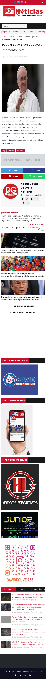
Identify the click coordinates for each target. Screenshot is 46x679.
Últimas (8, 589)
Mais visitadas (23, 589)
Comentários (38, 589)
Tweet (15, 170)
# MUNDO (20, 150)
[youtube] (25, 2)
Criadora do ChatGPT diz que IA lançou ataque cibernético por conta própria (22, 251)
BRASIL (11, 37)
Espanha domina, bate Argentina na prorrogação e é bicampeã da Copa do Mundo (22, 274)
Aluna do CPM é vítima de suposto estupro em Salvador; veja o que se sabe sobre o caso (28, 631)
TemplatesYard (37, 671)
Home (4, 37)
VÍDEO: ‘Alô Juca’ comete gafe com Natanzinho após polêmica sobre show (28, 643)
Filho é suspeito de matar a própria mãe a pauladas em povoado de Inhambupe (28, 595)
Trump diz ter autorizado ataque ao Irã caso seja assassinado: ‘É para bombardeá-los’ (21, 298)
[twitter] (18, 2)
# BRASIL (11, 150)
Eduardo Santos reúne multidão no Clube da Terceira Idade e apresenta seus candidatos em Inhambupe (28, 607)
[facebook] (15, 2)
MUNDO (20, 37)
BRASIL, (19, 57)
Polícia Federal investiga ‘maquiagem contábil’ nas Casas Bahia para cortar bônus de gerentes (27, 619)
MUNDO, (25, 57)
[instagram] (22, 2)
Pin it (15, 176)
